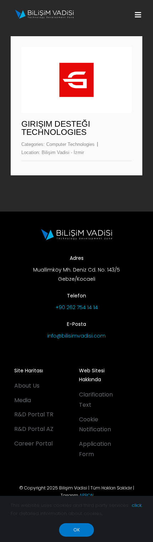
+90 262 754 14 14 (77, 307)
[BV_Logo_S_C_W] (44, 12)
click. (137, 505)
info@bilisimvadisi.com (76, 335)
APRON (86, 495)
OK (76, 529)
